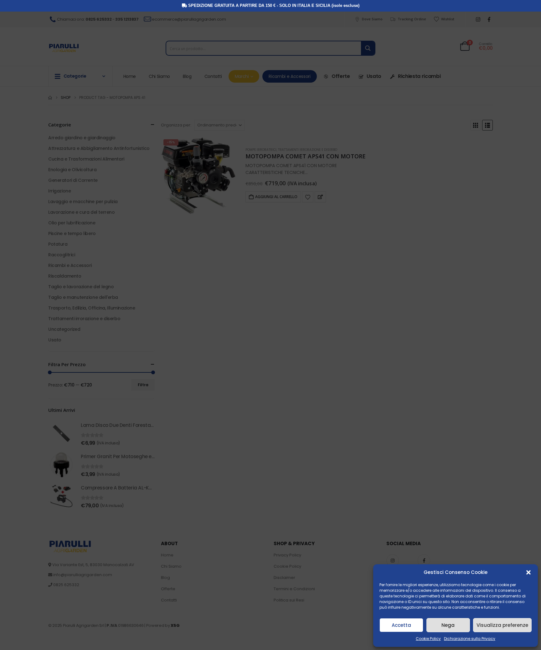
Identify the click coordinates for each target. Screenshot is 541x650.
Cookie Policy (428, 638)
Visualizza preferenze (502, 625)
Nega (448, 625)
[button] (528, 572)
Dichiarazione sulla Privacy (469, 638)
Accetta (401, 625)
